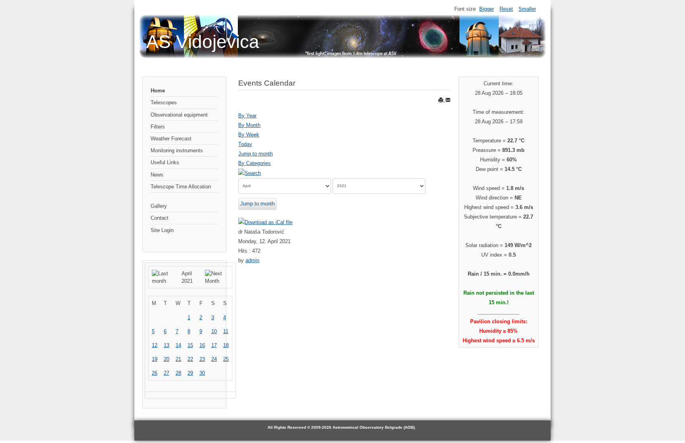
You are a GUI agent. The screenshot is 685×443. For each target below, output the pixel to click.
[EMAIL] (448, 100)
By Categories (254, 163)
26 (154, 373)
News (157, 175)
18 (226, 345)
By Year (247, 116)
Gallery (159, 206)
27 (166, 373)
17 (214, 345)
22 (190, 359)
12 (154, 345)
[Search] (249, 173)
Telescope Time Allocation (181, 187)
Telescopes (164, 102)
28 (178, 373)
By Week (248, 135)
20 (166, 359)
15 (190, 345)
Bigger (486, 9)
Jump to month (255, 154)
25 (226, 359)
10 (214, 331)
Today (245, 144)
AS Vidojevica (202, 41)
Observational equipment (179, 115)
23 (202, 359)
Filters (158, 127)
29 (190, 373)
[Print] (441, 100)
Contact (159, 218)
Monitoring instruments (177, 150)
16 (202, 345)
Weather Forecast (171, 139)
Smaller (527, 9)
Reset (506, 9)
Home (158, 91)
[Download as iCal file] (265, 222)
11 (225, 331)
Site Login (162, 230)
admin (252, 260)
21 (178, 359)
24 (214, 359)
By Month (249, 125)
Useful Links (165, 162)
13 (166, 345)
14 (178, 345)
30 (202, 373)
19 (154, 359)
